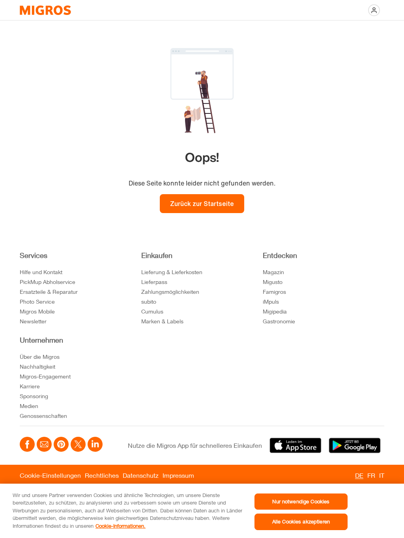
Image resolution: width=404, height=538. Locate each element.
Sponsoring (34, 396)
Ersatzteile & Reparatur (49, 291)
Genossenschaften (43, 415)
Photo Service (37, 301)
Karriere (30, 386)
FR (371, 475)
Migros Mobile (37, 311)
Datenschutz (141, 475)
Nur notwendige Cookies (300, 501)
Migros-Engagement (45, 376)
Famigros (274, 291)
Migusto (272, 281)
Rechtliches (102, 475)
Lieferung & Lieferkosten (171, 272)
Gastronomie (279, 321)
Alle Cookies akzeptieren (301, 521)
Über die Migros (40, 356)
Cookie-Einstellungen (50, 475)
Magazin (273, 272)
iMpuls (271, 301)
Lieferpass (154, 281)
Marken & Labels (162, 321)
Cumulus (152, 311)
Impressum (178, 475)
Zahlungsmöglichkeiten (170, 291)
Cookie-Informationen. (120, 526)
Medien (29, 406)
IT (381, 475)
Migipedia (275, 311)
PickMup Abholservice (47, 281)
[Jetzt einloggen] (374, 10)
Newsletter (33, 321)
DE (359, 475)
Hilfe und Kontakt (41, 272)
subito (148, 301)
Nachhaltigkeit (37, 366)
